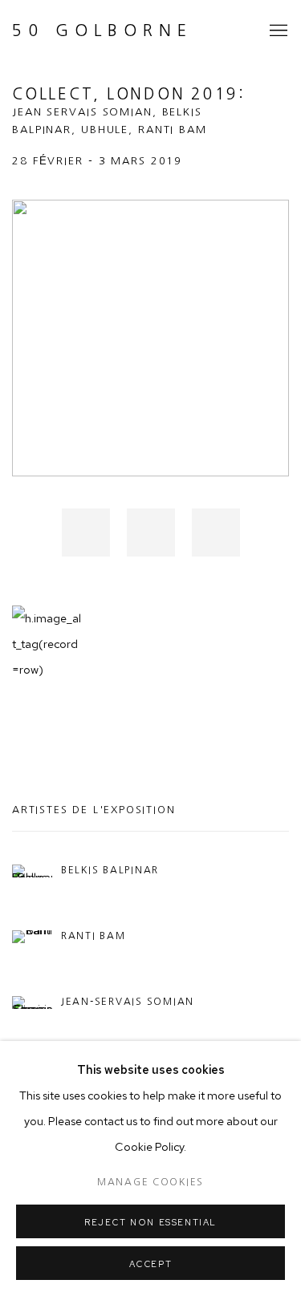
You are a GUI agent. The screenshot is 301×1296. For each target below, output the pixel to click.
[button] (86, 532)
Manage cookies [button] (150, 1182)
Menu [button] (277, 31)
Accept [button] (151, 1264)
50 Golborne (102, 30)
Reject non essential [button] (150, 1222)
